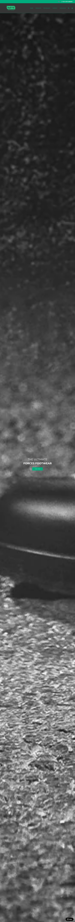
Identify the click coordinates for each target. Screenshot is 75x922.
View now (52, 470)
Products (38, 8)
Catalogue (63, 8)
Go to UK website (67, 1)
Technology (46, 8)
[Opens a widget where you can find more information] (69, 919)
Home (31, 8)
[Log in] (72, 8)
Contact (55, 8)
